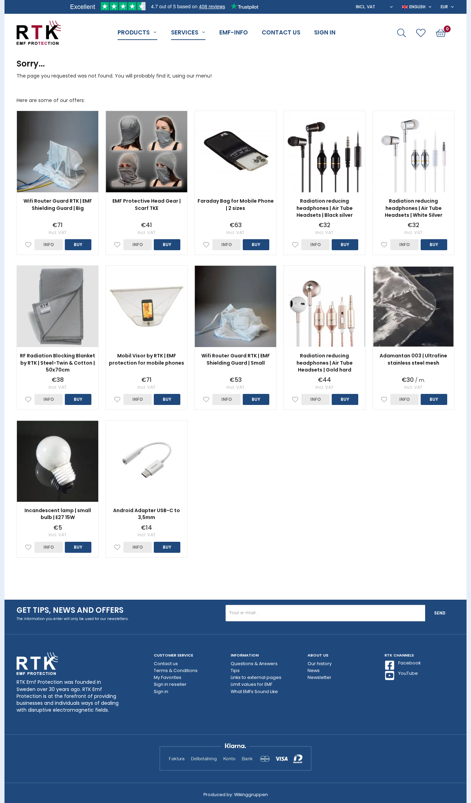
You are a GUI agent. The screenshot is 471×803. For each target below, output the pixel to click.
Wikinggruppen (251, 794)
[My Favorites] (421, 32)
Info (48, 244)
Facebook (409, 663)
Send (439, 613)
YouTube (408, 673)
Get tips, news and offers (70, 610)
